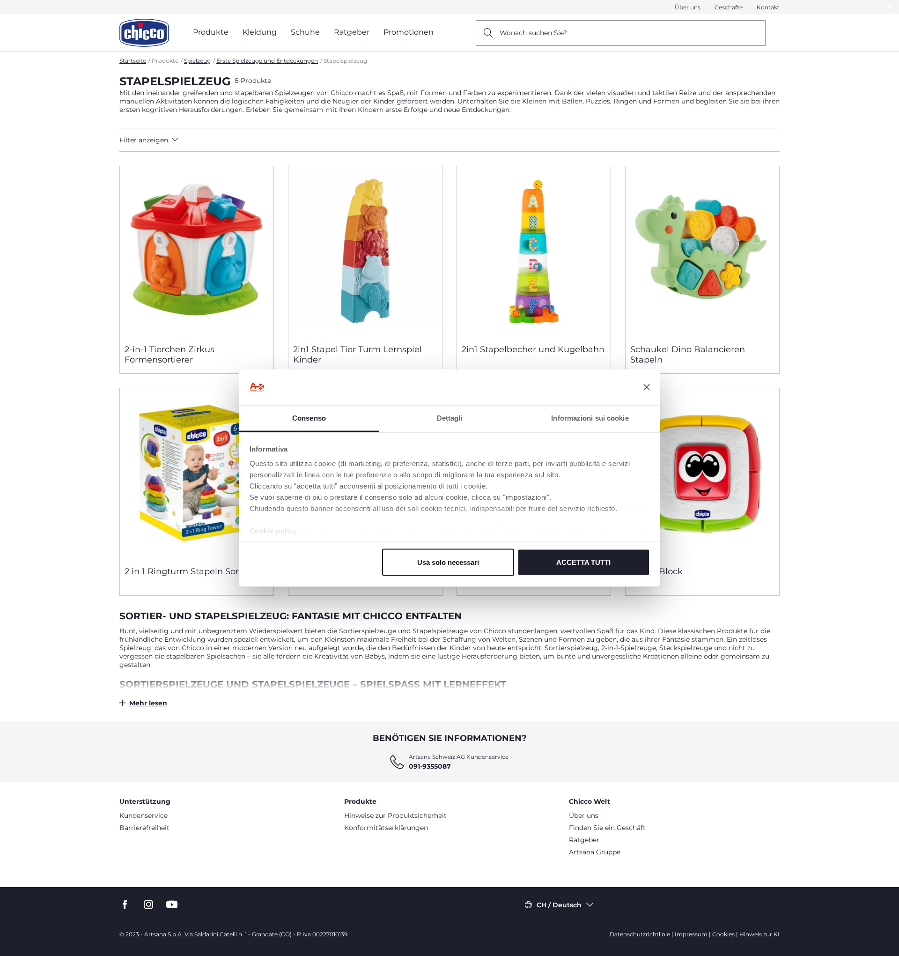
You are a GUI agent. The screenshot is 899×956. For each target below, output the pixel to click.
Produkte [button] (210, 32)
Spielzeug (197, 60)
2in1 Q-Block (656, 571)
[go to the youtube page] (171, 905)
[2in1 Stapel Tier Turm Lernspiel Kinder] (365, 251)
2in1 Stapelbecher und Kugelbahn (533, 349)
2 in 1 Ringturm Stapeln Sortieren (194, 571)
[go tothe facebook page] (125, 905)
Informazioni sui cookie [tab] (589, 418)
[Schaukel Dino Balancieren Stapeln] (702, 251)
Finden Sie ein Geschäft (607, 827)
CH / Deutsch (559, 905)
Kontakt (768, 7)
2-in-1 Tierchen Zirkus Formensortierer (169, 354)
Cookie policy (273, 531)
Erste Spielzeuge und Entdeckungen (267, 60)
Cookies (723, 934)
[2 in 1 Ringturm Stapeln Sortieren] (196, 473)
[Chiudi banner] (646, 387)
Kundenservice (143, 815)
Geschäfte (729, 7)
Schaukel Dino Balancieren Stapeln (687, 354)
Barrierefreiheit (144, 827)
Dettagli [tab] (450, 418)
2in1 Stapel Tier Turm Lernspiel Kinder (357, 354)
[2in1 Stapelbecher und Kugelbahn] (534, 251)
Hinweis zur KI (759, 934)
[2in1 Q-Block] (702, 473)
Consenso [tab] (309, 418)
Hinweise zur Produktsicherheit (395, 815)
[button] (202, 140)
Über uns (687, 7)
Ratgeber (584, 840)
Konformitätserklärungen (386, 827)
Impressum (691, 934)
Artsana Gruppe (594, 852)
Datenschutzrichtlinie (640, 934)
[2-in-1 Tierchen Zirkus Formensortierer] (196, 251)
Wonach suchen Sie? (533, 33)
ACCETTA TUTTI (583, 562)
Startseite (132, 60)
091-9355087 (430, 766)
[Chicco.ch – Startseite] (144, 33)
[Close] (889, 7)
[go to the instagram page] (148, 905)
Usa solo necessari (448, 562)
